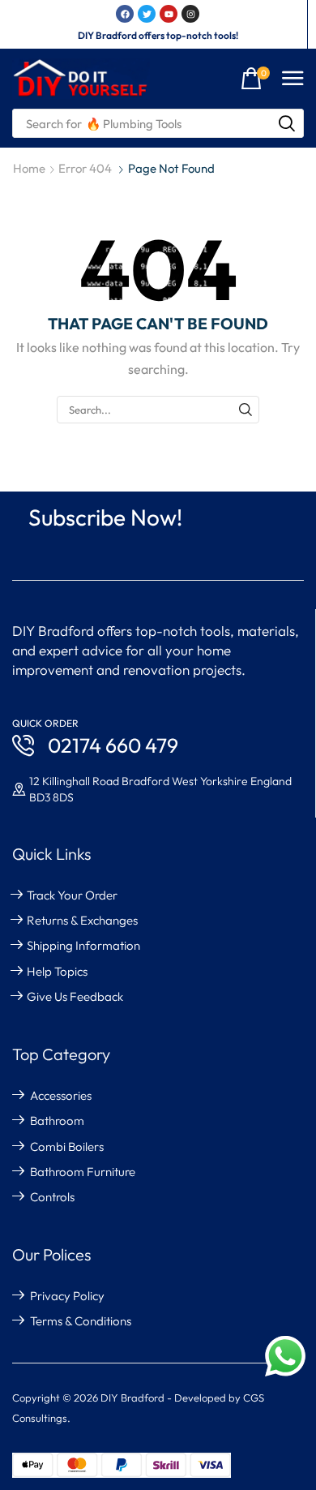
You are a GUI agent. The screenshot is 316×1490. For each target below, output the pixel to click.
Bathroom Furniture (82, 1171)
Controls (52, 1196)
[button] (255, 79)
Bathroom (57, 1120)
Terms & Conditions (80, 1321)
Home (29, 168)
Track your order (72, 895)
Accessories (61, 1095)
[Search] (287, 123)
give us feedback (75, 996)
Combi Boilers (67, 1146)
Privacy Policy (67, 1295)
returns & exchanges (82, 920)
